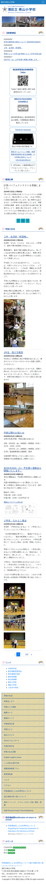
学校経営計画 (9, 724)
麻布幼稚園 (12, 677)
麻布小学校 (12, 682)
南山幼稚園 (12, 679)
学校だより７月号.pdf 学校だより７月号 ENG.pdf (22, 54)
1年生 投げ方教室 (13, 352)
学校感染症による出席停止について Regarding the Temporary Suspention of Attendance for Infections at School (23, 828)
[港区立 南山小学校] (23, 9)
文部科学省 (12, 668)
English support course (12, 757)
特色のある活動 (10, 752)
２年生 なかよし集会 (15, 520)
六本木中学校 (13, 688)
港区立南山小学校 (8, 2)
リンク (6, 780)
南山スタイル (9, 735)
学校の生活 (8, 696)
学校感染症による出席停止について (17, 791)
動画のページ (9, 718)
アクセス (7, 785)
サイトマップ (16, 866)
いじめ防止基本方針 (11, 763)
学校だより (8, 729)
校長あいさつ (9, 701)
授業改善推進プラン (11, 768)
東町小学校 (12, 685)
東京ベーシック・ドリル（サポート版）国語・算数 (23, 803)
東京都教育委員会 (15, 671)
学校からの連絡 (10, 707)
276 (26, 654)
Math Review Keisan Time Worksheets (18, 810)
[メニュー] (43, 2)
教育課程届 (8, 774)
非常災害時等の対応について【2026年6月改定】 (22, 42)
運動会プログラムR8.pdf (13, 502)
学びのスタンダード (11, 740)
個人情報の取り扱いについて (15, 796)
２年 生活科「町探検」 (13, 48)
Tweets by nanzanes (23, 130)
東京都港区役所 (14, 674)
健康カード (8, 712)
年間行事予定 (9, 746)
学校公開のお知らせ (14, 432)
